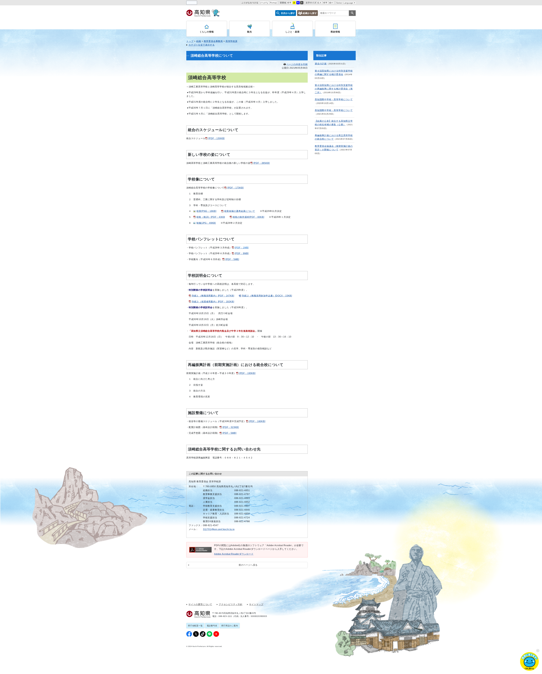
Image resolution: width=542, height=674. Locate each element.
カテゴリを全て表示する (202, 45)
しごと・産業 (292, 32)
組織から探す (310, 13)
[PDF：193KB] (247, 373)
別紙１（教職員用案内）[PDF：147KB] (213, 295)
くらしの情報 (207, 32)
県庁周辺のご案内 (229, 626)
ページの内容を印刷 (297, 64)
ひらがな (264, 3)
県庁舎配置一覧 (195, 626)
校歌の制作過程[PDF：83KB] (248, 217)
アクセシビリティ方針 (230, 604)
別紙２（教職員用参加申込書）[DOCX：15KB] (267, 295)
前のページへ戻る (248, 565)
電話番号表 (212, 626)
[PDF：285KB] (261, 163)
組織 (198, 41)
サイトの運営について (200, 604)
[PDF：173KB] (235, 188)
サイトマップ (256, 604)
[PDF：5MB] (232, 259)
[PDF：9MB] (242, 253)
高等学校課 (231, 41)
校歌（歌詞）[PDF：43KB (210, 217)
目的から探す (288, 13)
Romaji (273, 3)
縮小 (331, 3)
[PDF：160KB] (257, 421)
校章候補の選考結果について (239, 211)
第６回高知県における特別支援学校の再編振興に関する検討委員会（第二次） (334, 89)
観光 (249, 32)
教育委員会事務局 (213, 41)
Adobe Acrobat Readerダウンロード (233, 554)
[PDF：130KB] (216, 138)
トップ (189, 41)
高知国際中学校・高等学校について (334, 99)
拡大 (319, 3)
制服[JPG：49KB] (206, 223)
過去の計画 (321, 63)
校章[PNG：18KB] (206, 211)
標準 (289, 3)
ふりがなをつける (250, 3)
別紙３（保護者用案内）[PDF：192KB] (213, 301)
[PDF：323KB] (231, 427)
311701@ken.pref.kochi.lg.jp (219, 529)
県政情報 (335, 32)
